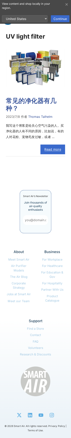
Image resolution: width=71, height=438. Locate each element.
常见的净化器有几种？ (31, 104)
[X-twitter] (19, 415)
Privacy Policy (56, 426)
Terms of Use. (36, 430)
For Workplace (52, 259)
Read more (52, 149)
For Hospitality (52, 283)
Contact (35, 335)
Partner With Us (52, 289)
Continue (60, 19)
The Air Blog (18, 277)
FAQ (35, 341)
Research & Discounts (35, 354)
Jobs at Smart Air (19, 294)
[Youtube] (41, 415)
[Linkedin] (30, 415)
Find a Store (35, 328)
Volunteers (35, 348)
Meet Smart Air (18, 259)
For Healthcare (52, 266)
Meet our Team (19, 301)
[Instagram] (52, 415)
